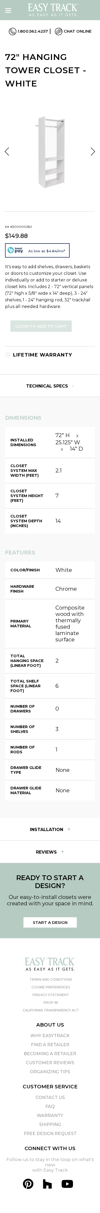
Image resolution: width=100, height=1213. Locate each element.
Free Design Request (50, 1133)
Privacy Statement (51, 995)
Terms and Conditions (51, 979)
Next (93, 151)
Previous (7, 151)
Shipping (50, 1124)
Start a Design (50, 922)
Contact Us (50, 1097)
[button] (86, 1199)
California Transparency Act (51, 1010)
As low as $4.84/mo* (46, 251)
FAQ (50, 1106)
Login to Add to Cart (41, 326)
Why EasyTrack (50, 1035)
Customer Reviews (50, 1062)
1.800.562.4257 (32, 31)
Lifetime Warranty (41, 355)
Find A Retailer (50, 1044)
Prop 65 (50, 1003)
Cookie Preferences (50, 987)
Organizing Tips (50, 1071)
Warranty (50, 1115)
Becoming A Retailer (50, 1053)
